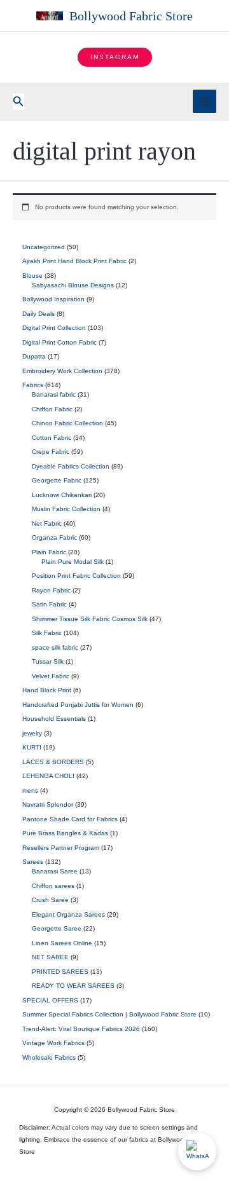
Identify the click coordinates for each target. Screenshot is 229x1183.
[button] (115, 57)
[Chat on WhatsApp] (197, 1151)
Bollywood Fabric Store (131, 16)
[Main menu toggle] (204, 101)
